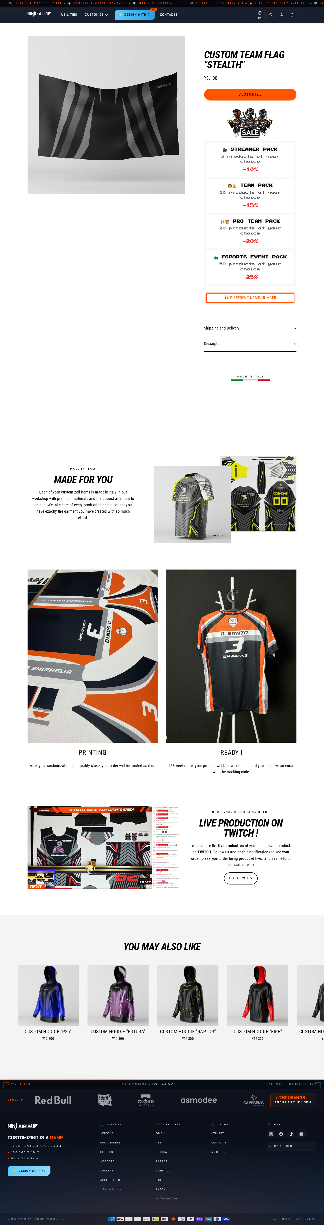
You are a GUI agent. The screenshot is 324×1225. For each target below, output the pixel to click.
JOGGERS (107, 1161)
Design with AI (29, 1171)
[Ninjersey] (39, 15)
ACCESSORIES (110, 1180)
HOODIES (106, 1152)
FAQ (274, 1219)
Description (213, 343)
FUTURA (161, 1152)
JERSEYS (106, 1133)
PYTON (160, 1189)
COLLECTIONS (168, 1124)
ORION (160, 1133)
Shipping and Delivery (222, 328)
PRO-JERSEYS (110, 1142)
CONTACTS (169, 15)
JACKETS (107, 1170)
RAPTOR (162, 1161)
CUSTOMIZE (94, 15)
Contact (310, 1219)
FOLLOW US (240, 878)
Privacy (285, 1219)
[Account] (281, 15)
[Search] (270, 15)
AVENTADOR (164, 1170)
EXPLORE (220, 1124)
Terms (298, 1219)
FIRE (159, 1180)
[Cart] (292, 15)
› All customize (110, 1189)
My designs (220, 1152)
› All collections (167, 1198)
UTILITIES (69, 15)
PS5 (159, 1142)
